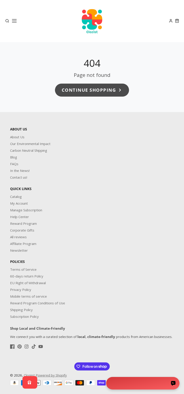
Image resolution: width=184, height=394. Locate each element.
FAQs (14, 164)
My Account (19, 203)
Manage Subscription (26, 210)
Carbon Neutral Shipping (28, 150)
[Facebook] (12, 346)
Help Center (19, 216)
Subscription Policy (24, 316)
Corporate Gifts (22, 230)
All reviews (18, 237)
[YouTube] (40, 346)
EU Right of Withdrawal (28, 283)
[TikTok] (33, 346)
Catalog (16, 196)
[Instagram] (26, 346)
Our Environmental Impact (30, 143)
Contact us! (18, 177)
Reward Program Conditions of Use (37, 303)
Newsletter (19, 250)
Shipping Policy (21, 309)
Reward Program (23, 223)
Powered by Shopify (51, 375)
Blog (13, 157)
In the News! (20, 170)
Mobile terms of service (28, 296)
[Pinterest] (19, 346)
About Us (17, 137)
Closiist (29, 375)
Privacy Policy (20, 289)
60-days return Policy (26, 276)
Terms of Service (23, 269)
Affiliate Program (23, 243)
